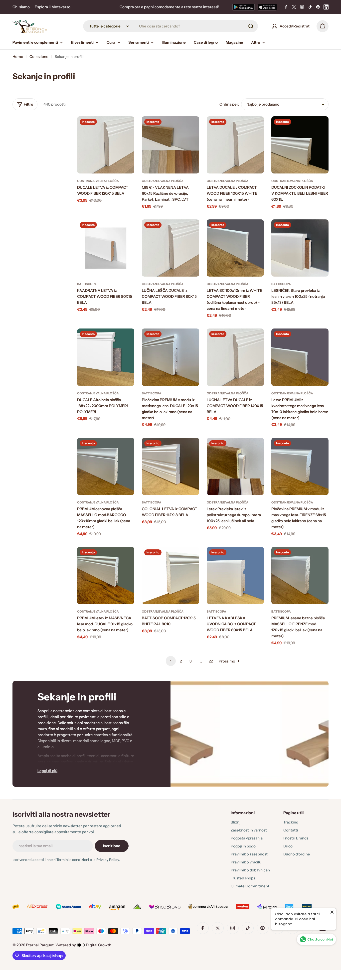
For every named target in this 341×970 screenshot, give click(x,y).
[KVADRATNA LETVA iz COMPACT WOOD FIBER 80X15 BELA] (105, 248)
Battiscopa (87, 284)
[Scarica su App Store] (267, 7)
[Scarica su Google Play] (243, 7)
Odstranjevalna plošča (98, 181)
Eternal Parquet (40, 945)
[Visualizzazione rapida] (127, 127)
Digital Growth (98, 945)
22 (211, 661)
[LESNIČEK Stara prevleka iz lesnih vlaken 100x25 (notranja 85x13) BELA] (300, 248)
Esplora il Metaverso (52, 6)
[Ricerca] (251, 26)
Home (17, 56)
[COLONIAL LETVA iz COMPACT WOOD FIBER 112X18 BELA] (170, 466)
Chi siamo (21, 6)
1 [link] (170, 661)
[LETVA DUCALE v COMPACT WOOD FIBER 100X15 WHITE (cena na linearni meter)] (235, 144)
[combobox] (170, 26)
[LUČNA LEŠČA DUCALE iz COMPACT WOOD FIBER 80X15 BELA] (170, 248)
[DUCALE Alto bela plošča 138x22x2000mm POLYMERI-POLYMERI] (105, 357)
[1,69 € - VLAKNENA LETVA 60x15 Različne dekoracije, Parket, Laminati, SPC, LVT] (170, 144)
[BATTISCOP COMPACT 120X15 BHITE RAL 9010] (170, 575)
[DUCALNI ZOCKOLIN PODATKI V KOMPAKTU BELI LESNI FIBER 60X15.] (300, 144)
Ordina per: (229, 104)
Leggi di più (47, 770)
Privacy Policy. (108, 859)
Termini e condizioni (72, 859)
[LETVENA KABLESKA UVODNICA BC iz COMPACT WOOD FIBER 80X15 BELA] (235, 575)
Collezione (38, 56)
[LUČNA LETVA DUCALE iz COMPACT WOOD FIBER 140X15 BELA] (235, 357)
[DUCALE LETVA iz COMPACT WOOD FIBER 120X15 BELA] (105, 144)
